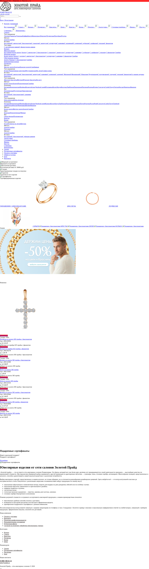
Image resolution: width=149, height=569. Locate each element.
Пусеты (63, 36)
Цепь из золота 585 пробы (9, 381)
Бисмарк (7, 87)
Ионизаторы (8, 147)
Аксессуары (8, 138)
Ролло (92, 104)
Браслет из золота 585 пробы (10, 413)
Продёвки (57, 36)
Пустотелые (18, 91)
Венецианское (15, 87)
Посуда (7, 144)
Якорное (133, 87)
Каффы (25, 36)
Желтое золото (9, 67)
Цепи (6, 96)
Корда (59, 87)
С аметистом (16, 43)
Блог (5, 156)
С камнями (60, 43)
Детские (7, 36)
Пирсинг (43, 36)
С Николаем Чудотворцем (89, 74)
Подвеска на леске (14, 124)
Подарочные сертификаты (13, 151)
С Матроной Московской (71, 74)
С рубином (85, 43)
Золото (6, 40)
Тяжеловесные (27, 91)
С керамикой (68, 43)
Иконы (6, 142)
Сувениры (8, 146)
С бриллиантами (17, 94)
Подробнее (4, 460)
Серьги (7, 32)
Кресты (7, 118)
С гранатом (35, 43)
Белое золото (16, 52)
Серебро (12, 40)
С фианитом (108, 43)
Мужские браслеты (29, 80)
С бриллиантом (26, 43)
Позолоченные (23, 83)
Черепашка (21, 105)
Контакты (7, 158)
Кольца (7, 49)
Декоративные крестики (17, 71)
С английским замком (11, 47)
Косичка (64, 87)
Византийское (30, 87)
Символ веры (47, 71)
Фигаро (121, 87)
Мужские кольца (10, 54)
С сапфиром (93, 43)
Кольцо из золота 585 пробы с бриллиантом (15, 360)
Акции (6, 149)
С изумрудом (52, 43)
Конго (29, 36)
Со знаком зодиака (137, 74)
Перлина (85, 87)
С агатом (22, 56)
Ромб (96, 104)
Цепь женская (9, 100)
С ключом (58, 74)
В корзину (3, 400)
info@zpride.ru (5, 563)
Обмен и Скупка (10, 155)
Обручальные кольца (11, 58)
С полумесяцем (103, 74)
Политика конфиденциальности (15, 520)
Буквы (6, 71)
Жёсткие (20, 80)
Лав (68, 87)
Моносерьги (36, 36)
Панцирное (78, 87)
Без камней (8, 43)
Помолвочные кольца (11, 62)
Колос (55, 87)
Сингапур (101, 87)
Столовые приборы (11, 140)
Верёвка (22, 87)
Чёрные (23, 113)
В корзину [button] (3, 368)
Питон (82, 104)
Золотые (17, 67)
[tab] (20, 27)
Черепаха (127, 87)
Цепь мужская (19, 100)
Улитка (116, 87)
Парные (12, 60)
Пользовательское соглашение (14, 522)
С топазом (100, 43)
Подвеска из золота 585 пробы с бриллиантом (16, 339)
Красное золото (25, 67)
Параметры (4, 335)
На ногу (39, 80)
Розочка (90, 87)
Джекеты (13, 36)
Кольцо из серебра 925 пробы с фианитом (14, 349)
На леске (39, 71)
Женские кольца (9, 51)
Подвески (7, 63)
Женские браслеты (10, 80)
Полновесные (9, 91)
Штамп (27, 105)
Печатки (7, 129)
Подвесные (50, 36)
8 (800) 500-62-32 (6, 13)
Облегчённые (8, 116)
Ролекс (95, 87)
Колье (6, 120)
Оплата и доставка (10, 153)
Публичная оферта (10, 524)
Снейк (107, 87)
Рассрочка (7, 552)
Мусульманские (30, 71)
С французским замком (27, 47)
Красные (7, 113)
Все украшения (9, 27)
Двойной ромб (40, 87)
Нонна (71, 87)
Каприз (47, 104)
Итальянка (49, 87)
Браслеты (7, 76)
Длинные (19, 36)
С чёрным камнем (29, 136)
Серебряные (35, 67)
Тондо (111, 87)
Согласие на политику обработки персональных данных (23, 525)
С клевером (77, 43)
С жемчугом (43, 43)
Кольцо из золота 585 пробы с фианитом (14, 402)
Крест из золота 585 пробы (9, 370)
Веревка (22, 104)
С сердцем (112, 74)
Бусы (6, 124)
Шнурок (23, 124)
